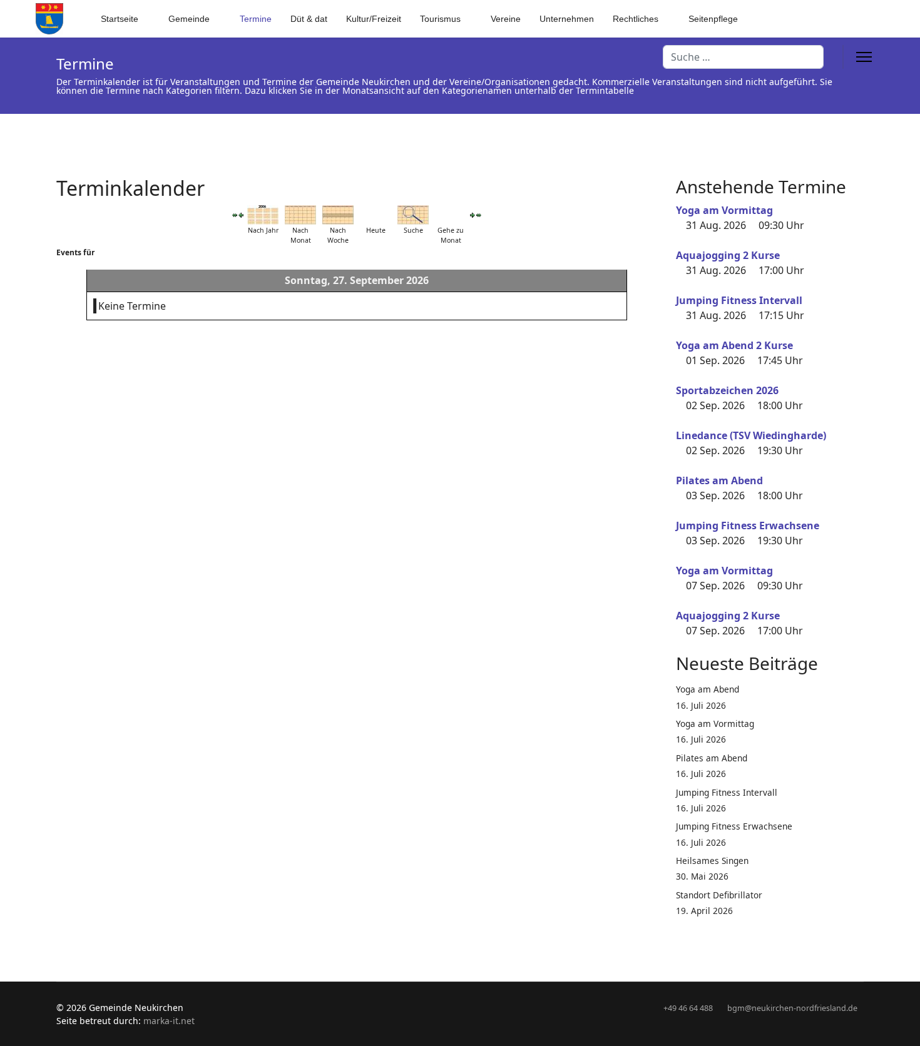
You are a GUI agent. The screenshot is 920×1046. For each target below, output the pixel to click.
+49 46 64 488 (688, 1008)
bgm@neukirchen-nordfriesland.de (792, 1008)
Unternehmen (566, 19)
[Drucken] (653, 181)
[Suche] (413, 215)
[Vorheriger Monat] (234, 214)
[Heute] (375, 215)
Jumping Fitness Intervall (739, 300)
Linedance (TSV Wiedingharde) (751, 435)
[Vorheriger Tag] (240, 215)
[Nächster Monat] (478, 214)
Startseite (119, 19)
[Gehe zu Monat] (450, 215)
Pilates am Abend (719, 480)
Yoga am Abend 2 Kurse (734, 345)
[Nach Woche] (338, 215)
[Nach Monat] (300, 215)
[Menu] (864, 57)
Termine (256, 19)
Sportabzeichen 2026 (727, 390)
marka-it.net (169, 1021)
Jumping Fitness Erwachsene (747, 525)
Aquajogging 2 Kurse (728, 255)
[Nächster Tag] (472, 215)
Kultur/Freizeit (373, 19)
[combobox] (743, 57)
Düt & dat (308, 19)
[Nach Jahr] (263, 215)
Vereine (506, 19)
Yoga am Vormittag (724, 210)
